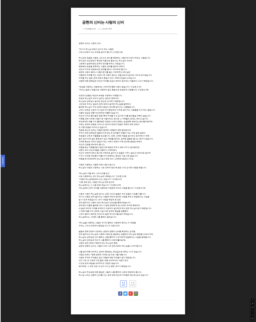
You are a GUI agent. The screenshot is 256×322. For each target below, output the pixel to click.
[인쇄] (252, 318)
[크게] (252, 303)
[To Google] (130, 292)
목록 (3, 161)
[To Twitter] (125, 292)
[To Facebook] (120, 292)
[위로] (252, 311)
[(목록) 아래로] (252, 315)
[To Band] (135, 292)
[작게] (252, 307)
